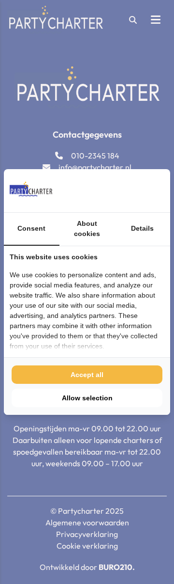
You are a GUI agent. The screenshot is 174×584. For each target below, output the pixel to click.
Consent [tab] (31, 228)
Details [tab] (142, 228)
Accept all (87, 375)
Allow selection (87, 398)
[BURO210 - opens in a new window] (128, 190)
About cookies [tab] (87, 228)
